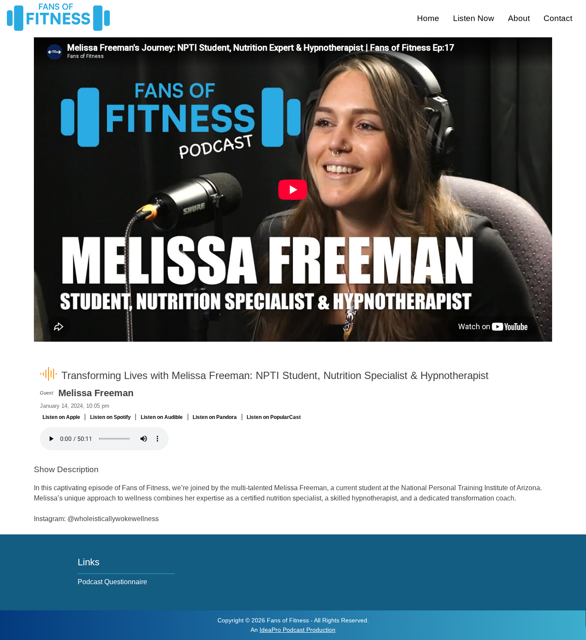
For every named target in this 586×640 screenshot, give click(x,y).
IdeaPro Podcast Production (297, 629)
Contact (558, 18)
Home (428, 18)
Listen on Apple (61, 417)
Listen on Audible (162, 417)
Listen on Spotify (110, 417)
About (519, 18)
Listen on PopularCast (274, 417)
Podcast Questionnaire (112, 581)
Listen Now (473, 18)
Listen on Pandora (215, 417)
